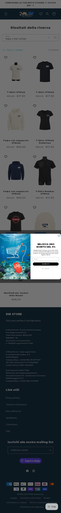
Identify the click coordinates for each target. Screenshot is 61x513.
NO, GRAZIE (45, 268)
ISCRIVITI (46, 264)
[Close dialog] (59, 235)
